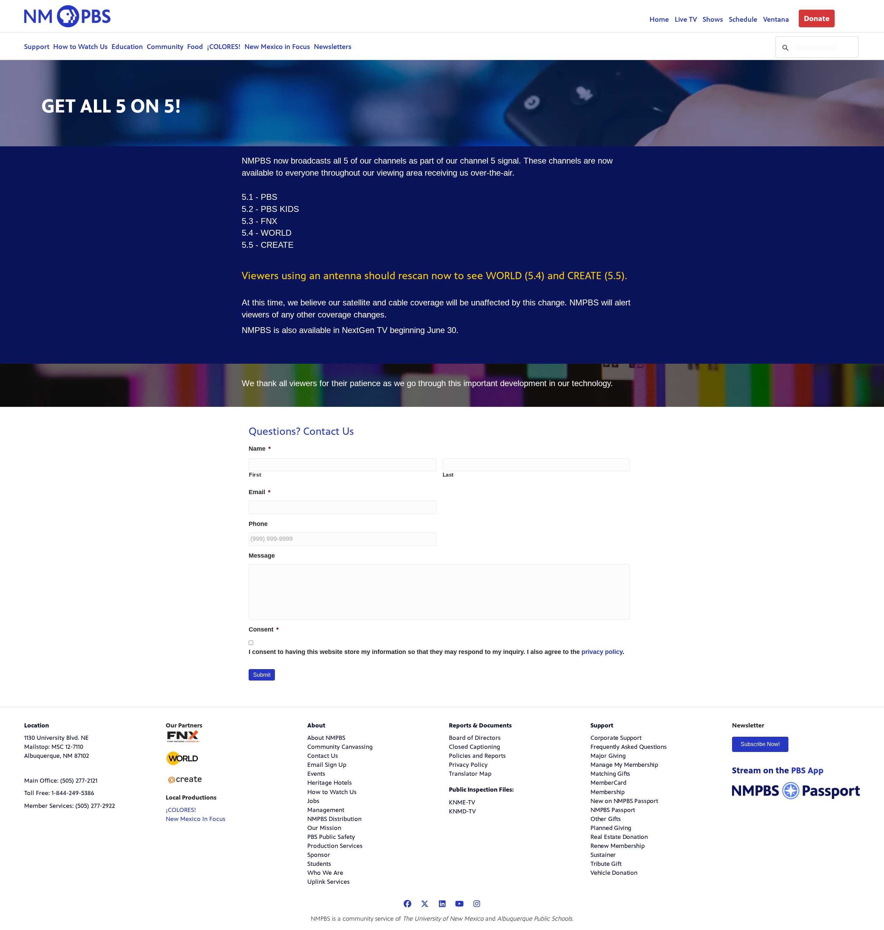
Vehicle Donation (613, 873)
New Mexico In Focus (195, 819)
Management (325, 810)
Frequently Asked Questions (628, 747)
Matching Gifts (610, 773)
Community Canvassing (340, 747)
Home (659, 19)
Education (127, 47)
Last (448, 475)
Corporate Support (616, 738)
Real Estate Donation (619, 837)
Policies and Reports (477, 756)
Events (316, 773)
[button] (817, 18)
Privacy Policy (468, 765)
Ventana (776, 19)
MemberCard (608, 782)
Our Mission (324, 828)
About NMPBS (326, 738)
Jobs (313, 801)
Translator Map (470, 773)
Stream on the (778, 770)
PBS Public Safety (331, 837)
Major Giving (608, 756)
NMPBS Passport (612, 810)
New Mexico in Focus (277, 47)
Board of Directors (475, 738)
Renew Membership (617, 846)
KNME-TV (462, 802)
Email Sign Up (326, 765)
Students (319, 864)
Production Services (335, 846)
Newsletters (333, 47)
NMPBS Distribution (334, 819)
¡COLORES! (224, 47)
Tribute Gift (606, 864)
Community (165, 47)
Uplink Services (328, 881)
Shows (713, 19)
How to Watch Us (80, 47)
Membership (607, 792)
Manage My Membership (624, 765)
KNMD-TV (462, 811)
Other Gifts (605, 819)
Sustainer (603, 855)
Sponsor (318, 855)
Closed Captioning (474, 747)
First (255, 475)
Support (36, 47)
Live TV (686, 19)
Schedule (743, 19)
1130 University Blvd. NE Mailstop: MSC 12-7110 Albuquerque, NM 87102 (56, 747)
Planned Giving (610, 828)
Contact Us (322, 756)
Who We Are (325, 873)
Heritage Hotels (329, 782)
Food (195, 47)
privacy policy (602, 651)
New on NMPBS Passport (624, 801)
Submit (261, 675)
